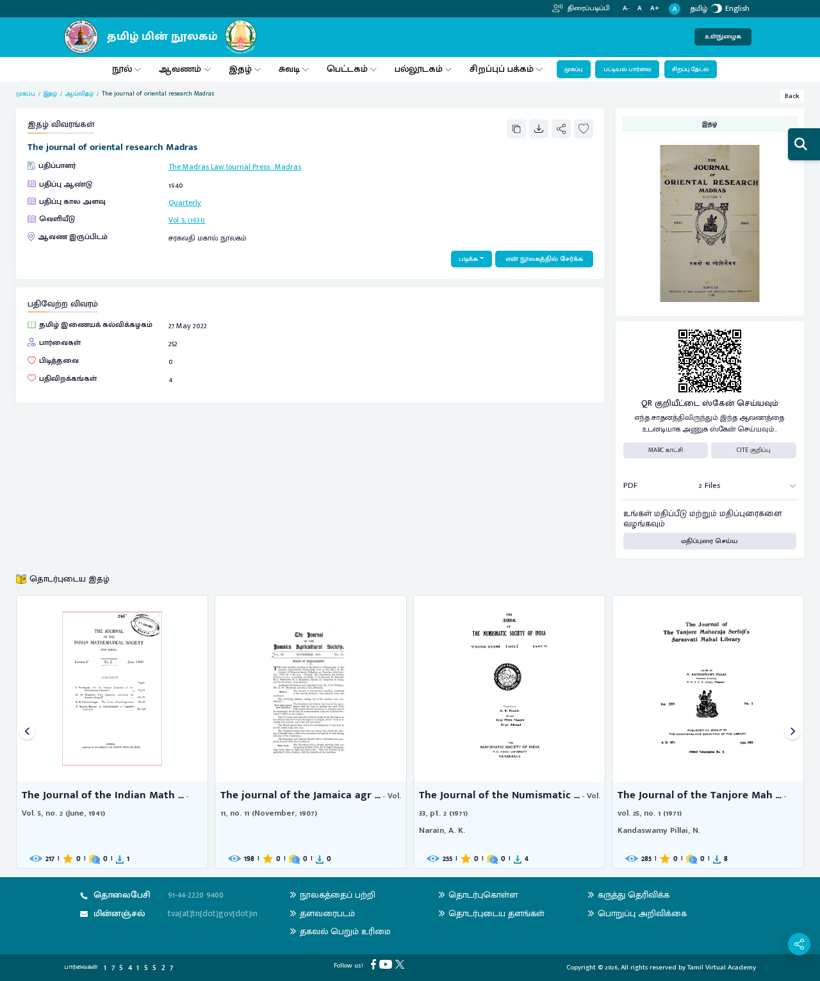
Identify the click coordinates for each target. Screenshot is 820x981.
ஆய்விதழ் (79, 94)
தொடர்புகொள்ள (483, 894)
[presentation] (27, 732)
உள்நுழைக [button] (723, 36)
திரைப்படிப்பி (588, 8)
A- (626, 8)
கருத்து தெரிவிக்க (633, 894)
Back (792, 96)
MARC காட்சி (665, 450)
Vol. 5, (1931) (186, 220)
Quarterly (184, 202)
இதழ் (240, 69)
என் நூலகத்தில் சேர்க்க (544, 259)
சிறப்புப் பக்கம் (502, 69)
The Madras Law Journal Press (219, 166)
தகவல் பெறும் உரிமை (345, 931)
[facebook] (375, 964)
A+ (654, 8)
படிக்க (468, 259)
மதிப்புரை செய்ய (709, 541)
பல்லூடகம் (419, 69)
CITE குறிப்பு (754, 450)
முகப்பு (573, 69)
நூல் (122, 69)
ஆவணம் (181, 69)
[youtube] (387, 964)
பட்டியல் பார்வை (627, 69)
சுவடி (289, 69)
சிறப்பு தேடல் (690, 69)
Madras (288, 166)
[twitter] (401, 964)
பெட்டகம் (347, 69)
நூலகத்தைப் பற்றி (337, 894)
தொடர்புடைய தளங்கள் (496, 913)
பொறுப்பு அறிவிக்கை (642, 913)
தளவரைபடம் (327, 913)
